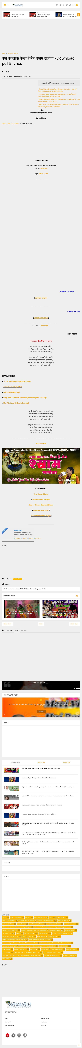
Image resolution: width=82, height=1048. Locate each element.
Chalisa (27, 917)
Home (3, 53)
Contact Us (8, 1022)
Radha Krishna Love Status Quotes (13, 939)
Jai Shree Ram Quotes (37, 924)
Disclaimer (44, 1022)
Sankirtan (44, 949)
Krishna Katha (69, 930)
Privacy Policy (45, 1018)
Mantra (18, 933)
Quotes (31, 936)
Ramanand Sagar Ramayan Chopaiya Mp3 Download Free (39, 814)
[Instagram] (57, 5)
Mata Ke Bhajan (29, 933)
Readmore (41, 711)
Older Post (74, 624)
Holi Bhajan (21, 924)
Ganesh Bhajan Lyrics (27, 920)
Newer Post (8, 624)
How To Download (9, 1025)
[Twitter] (67, 5)
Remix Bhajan (63, 946)
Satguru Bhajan (57, 949)
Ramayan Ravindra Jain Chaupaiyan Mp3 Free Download (37, 946)
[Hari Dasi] (17, 5)
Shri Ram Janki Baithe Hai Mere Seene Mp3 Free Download (41, 768)
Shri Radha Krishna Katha (52, 952)
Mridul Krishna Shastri (10, 936)
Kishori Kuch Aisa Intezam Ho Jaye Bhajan (16, 927)
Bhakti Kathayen (15, 917)
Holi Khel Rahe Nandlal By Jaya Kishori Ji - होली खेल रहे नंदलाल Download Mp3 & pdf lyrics (57, 95)
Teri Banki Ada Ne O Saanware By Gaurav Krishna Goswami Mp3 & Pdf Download (47, 796)
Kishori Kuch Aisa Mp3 (9, 930)
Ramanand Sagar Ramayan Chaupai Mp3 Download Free (38, 778)
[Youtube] (70, 5)
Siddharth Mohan (68, 955)
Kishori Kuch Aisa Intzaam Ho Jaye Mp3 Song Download (52, 927)
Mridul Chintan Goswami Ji (61, 933)
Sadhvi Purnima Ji (20, 949)
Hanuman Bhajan (63, 920)
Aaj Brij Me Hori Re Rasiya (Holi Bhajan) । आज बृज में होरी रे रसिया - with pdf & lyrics (22, 614)
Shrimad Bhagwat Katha (51, 955)
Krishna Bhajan (13, 53)
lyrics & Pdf (6, 933)
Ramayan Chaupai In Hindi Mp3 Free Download (70, 15)
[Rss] (63, 5)
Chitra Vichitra (39, 917)
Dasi (51, 917)
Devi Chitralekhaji (8, 920)
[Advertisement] (41, 36)
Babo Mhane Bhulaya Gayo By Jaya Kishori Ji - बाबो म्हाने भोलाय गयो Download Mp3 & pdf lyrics (57, 90)
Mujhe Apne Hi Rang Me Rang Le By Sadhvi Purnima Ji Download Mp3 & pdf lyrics (48, 787)
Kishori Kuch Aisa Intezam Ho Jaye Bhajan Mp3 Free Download (43, 14)
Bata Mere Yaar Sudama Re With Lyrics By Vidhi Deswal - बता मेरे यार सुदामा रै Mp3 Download (58, 106)
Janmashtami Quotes (54, 924)
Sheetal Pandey (71, 949)
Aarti (4, 917)
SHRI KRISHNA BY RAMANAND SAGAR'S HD (27, 952)
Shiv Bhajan (6, 952)
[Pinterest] (60, 5)
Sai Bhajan (33, 949)
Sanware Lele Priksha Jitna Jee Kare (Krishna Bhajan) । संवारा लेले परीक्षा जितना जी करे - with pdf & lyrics (59, 614)
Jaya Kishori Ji (69, 924)
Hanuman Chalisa (7, 924)
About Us (43, 1025)
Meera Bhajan (43, 933)
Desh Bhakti (61, 917)
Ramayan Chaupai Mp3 (9, 946)
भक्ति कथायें (5, 958)
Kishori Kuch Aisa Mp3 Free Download (17, 15)
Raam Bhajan (41, 936)
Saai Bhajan (6, 949)
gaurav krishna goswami (45, 920)
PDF (24, 936)
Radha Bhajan (53, 936)
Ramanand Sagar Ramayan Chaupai (39, 939)
